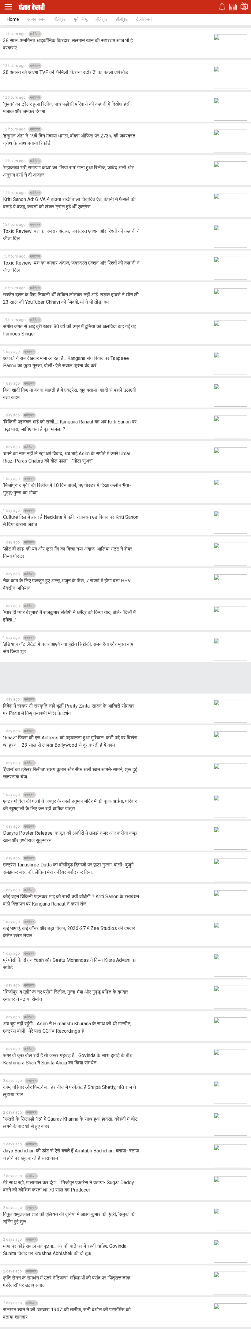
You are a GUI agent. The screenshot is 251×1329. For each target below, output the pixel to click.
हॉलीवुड (122, 19)
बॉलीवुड (101, 19)
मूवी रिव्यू (80, 19)
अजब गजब (36, 19)
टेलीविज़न (144, 19)
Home (13, 19)
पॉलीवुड (60, 19)
